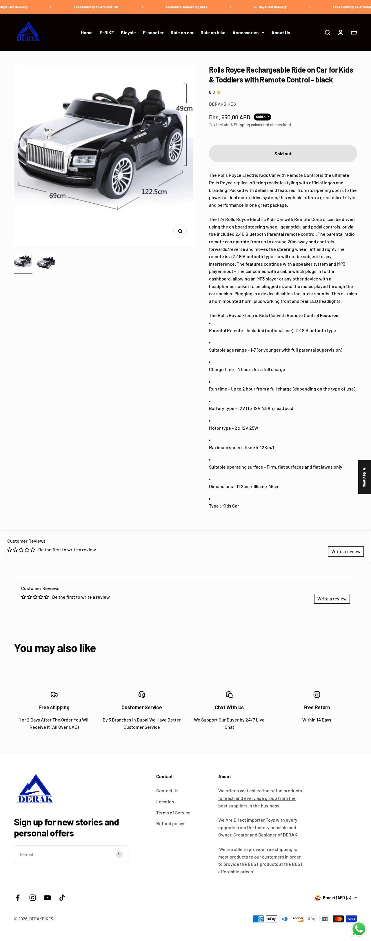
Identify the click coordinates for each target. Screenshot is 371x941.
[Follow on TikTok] (62, 898)
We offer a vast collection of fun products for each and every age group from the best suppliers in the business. (260, 798)
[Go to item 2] (46, 263)
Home (87, 32)
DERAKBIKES (222, 104)
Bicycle (128, 32)
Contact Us (167, 790)
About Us (280, 32)
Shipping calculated (251, 124)
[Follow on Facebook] (18, 898)
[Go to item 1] (23, 263)
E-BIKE (107, 32)
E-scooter (153, 32)
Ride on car (182, 32)
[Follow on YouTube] (47, 898)
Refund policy (170, 823)
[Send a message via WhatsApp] (359, 929)
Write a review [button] (346, 551)
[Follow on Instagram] (33, 898)
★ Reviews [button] (364, 477)
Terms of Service (173, 812)
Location (165, 801)
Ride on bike (213, 32)
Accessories (245, 32)
